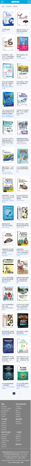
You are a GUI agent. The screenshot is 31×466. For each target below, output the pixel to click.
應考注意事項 (5, 434)
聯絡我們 (18, 436)
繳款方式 (18, 438)
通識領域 (3, 423)
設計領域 (3, 427)
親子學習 (3, 412)
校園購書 (18, 421)
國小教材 (18, 412)
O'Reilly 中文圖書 (6, 408)
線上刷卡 (18, 440)
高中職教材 (19, 408)
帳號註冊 (3, 436)
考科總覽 (3, 421)
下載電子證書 (5, 440)
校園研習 (18, 416)
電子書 (3, 416)
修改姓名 (3, 442)
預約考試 (3, 446)
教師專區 (18, 414)
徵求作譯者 (19, 423)
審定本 (17, 410)
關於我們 (18, 444)
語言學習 (3, 414)
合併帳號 (3, 444)
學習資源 (3, 429)
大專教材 (18, 406)
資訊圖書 (3, 406)
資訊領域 (3, 425)
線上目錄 (18, 434)
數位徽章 (3, 438)
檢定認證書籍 (5, 410)
